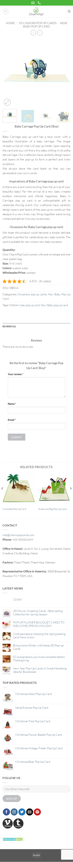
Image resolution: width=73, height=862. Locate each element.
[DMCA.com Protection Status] (13, 839)
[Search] (69, 11)
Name (12, 403)
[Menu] (6, 11)
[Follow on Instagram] (14, 812)
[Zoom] (7, 102)
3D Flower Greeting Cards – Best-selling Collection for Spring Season (38, 612)
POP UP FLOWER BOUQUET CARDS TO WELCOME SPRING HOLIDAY (39, 624)
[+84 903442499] (40, 3)
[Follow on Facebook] (6, 812)
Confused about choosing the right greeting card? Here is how (39, 635)
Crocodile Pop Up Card (14, 508)
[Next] (65, 72)
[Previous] (8, 72)
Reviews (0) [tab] (9, 326)
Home (10, 23)
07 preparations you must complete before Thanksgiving (39, 658)
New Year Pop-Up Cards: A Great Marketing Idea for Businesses (40, 670)
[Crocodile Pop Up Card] (19, 489)
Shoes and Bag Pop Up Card (52, 508)
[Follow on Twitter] (21, 812)
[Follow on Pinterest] (37, 812)
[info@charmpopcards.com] (33, 3)
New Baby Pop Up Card (45, 24)
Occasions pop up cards (38, 23)
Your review (15, 374)
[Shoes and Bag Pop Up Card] (54, 489)
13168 (17, 599)
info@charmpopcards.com (18, 535)
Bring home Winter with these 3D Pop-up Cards (38, 647)
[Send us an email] (29, 812)
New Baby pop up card (54, 305)
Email (12, 419)
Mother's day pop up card (24, 305)
